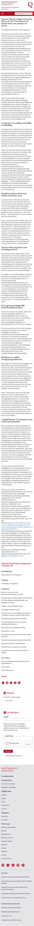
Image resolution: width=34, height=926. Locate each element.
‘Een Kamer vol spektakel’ (9, 584)
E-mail (6, 717)
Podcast (4, 809)
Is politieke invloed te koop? (10, 610)
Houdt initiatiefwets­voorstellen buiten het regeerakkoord (15, 662)
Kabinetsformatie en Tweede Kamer (13, 644)
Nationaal (4, 816)
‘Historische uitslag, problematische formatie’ (16, 640)
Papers (3, 798)
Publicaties (6, 791)
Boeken (3, 795)
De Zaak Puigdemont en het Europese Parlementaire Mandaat (13, 623)
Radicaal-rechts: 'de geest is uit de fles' (14, 647)
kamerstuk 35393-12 (12, 556)
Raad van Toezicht (7, 838)
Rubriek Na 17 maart (8, 631)
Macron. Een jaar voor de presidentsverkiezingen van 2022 (12, 593)
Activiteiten (6, 780)
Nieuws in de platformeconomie (12, 606)
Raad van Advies (6, 841)
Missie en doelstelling (8, 827)
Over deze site (6, 858)
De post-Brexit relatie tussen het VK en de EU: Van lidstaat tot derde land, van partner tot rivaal (16, 600)
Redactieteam (5, 834)
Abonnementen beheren (14, 756)
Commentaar (7, 776)
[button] (3, 865)
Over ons (5, 824)
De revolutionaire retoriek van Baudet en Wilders (14, 651)
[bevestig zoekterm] (16, 13)
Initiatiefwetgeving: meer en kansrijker (14, 619)
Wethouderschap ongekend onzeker (13, 628)
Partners (4, 845)
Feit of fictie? (5, 667)
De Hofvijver (5, 805)
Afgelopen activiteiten (8, 787)
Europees (4, 820)
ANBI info (4, 852)
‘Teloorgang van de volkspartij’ (11, 575)
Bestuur (4, 831)
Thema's (5, 813)
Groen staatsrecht (7, 670)
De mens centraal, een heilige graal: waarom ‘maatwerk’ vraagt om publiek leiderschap (16, 614)
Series (3, 802)
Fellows (3, 848)
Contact (4, 855)
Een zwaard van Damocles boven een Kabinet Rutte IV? (16, 636)
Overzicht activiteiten (8, 784)
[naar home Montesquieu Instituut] (9, 3)
